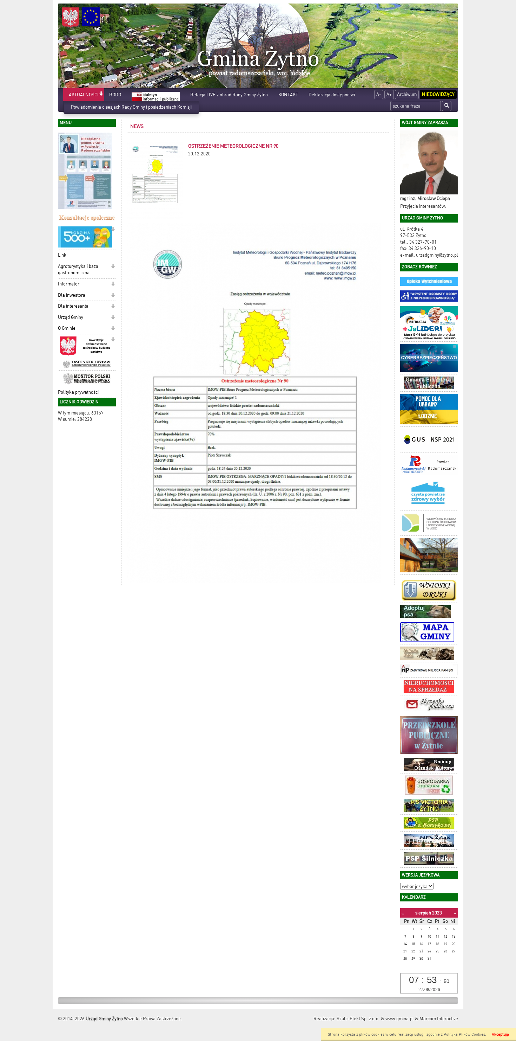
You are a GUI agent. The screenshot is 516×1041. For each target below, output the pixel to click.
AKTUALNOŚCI (84, 94)
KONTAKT (288, 94)
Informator (68, 284)
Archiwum (407, 94)
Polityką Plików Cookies (464, 1034)
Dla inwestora (71, 295)
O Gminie (66, 328)
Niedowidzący (438, 94)
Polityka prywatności (78, 392)
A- (378, 94)
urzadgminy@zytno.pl (437, 255)
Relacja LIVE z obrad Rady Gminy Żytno (229, 94)
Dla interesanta (73, 306)
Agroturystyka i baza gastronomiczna (78, 270)
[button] (101, 94)
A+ (389, 94)
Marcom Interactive (438, 1018)
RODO (115, 94)
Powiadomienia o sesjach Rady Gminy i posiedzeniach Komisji (131, 107)
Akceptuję (500, 1034)
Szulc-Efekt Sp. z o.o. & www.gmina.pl (375, 1018)
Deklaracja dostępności (332, 94)
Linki (62, 255)
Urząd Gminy (70, 317)
